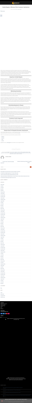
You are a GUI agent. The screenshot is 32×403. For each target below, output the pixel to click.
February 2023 (3, 244)
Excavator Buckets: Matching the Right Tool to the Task (8, 177)
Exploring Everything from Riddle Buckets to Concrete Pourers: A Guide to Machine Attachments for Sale (16, 395)
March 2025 (2, 208)
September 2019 (3, 277)
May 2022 (2, 256)
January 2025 (2, 211)
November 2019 (3, 274)
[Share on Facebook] (14, 149)
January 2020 (2, 271)
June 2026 (2, 187)
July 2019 (2, 280)
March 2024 (2, 226)
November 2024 (3, 214)
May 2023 (2, 241)
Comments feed (3, 295)
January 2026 (2, 193)
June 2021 (2, 262)
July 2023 (2, 238)
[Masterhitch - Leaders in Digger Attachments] (16, 3)
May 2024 (2, 223)
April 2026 (2, 190)
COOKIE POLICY (19, 399)
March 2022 (2, 259)
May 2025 (2, 205)
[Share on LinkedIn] (19, 149)
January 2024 (2, 229)
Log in (1, 292)
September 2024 (3, 217)
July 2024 (2, 220)
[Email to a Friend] (16, 149)
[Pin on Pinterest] (18, 149)
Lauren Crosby (19, 9)
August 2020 (2, 265)
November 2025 (3, 196)
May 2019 (2, 283)
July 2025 (2, 202)
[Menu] (1, 3)
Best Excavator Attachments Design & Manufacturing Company (17, 378)
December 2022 (3, 247)
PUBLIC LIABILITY (24, 399)
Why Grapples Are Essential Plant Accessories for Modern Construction (10, 171)
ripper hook (15, 153)
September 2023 (3, 235)
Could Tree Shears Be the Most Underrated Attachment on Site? (9, 174)
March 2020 (2, 268)
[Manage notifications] (2, 401)
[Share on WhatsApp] (12, 149)
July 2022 (2, 253)
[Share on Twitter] (15, 149)
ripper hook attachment (19, 153)
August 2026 (2, 184)
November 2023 (3, 232)
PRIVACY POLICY (14, 399)
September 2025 (3, 199)
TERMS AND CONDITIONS (8, 399)
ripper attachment (12, 153)
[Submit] (30, 167)
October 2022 (2, 250)
